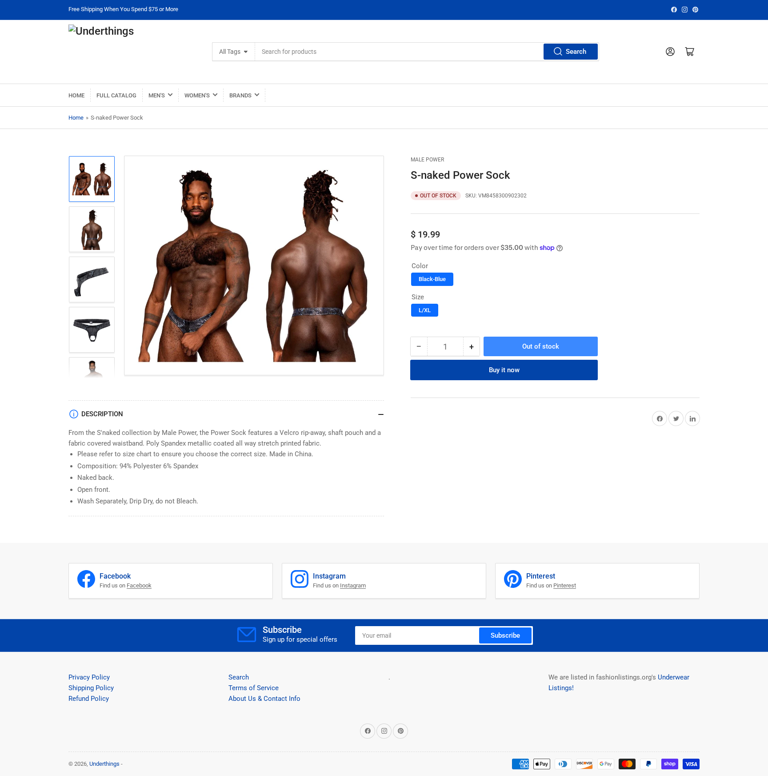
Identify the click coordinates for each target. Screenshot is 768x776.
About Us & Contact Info (264, 699)
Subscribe (505, 635)
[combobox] (427, 51)
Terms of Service (253, 688)
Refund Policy (88, 699)
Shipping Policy (91, 688)
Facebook (139, 585)
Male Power (427, 160)
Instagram (353, 585)
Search (576, 52)
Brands (240, 95)
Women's (197, 95)
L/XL (425, 310)
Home (76, 95)
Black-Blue (432, 279)
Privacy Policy (89, 677)
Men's (156, 95)
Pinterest (564, 585)
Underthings (104, 763)
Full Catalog (116, 95)
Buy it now (504, 370)
